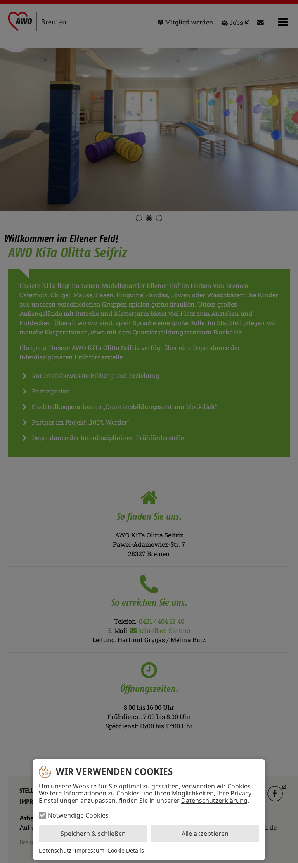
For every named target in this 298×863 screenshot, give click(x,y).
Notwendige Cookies (78, 815)
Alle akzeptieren (205, 833)
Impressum (89, 850)
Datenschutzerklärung (214, 800)
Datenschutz (55, 850)
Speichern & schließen (93, 833)
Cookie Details (125, 850)
